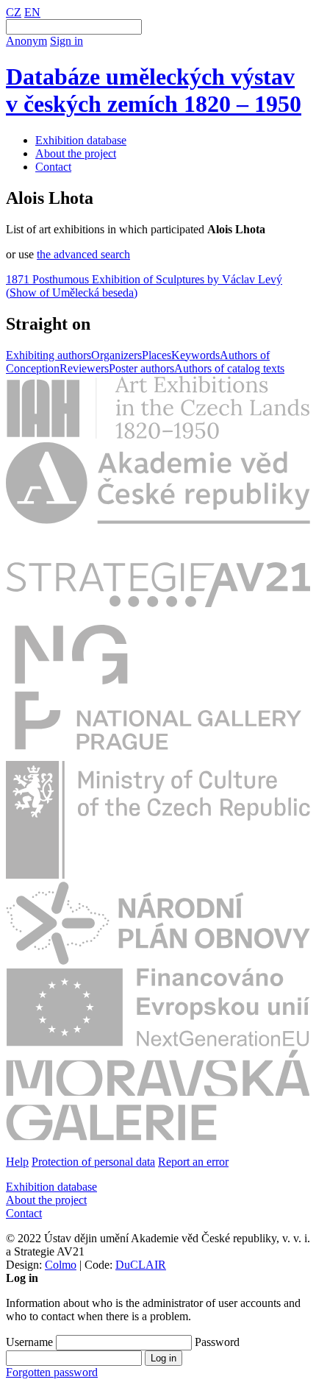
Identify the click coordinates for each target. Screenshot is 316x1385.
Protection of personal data (93, 1161)
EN (32, 12)
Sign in (66, 41)
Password (217, 1342)
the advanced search (83, 254)
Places (156, 355)
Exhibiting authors (48, 355)
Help (17, 1161)
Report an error (193, 1161)
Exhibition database (80, 140)
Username (29, 1342)
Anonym (26, 41)
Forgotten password (52, 1372)
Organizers (116, 355)
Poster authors (141, 368)
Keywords (195, 355)
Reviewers (84, 368)
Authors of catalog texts (229, 368)
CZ (13, 12)
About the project (75, 153)
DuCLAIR (140, 1264)
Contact (53, 166)
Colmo (60, 1264)
